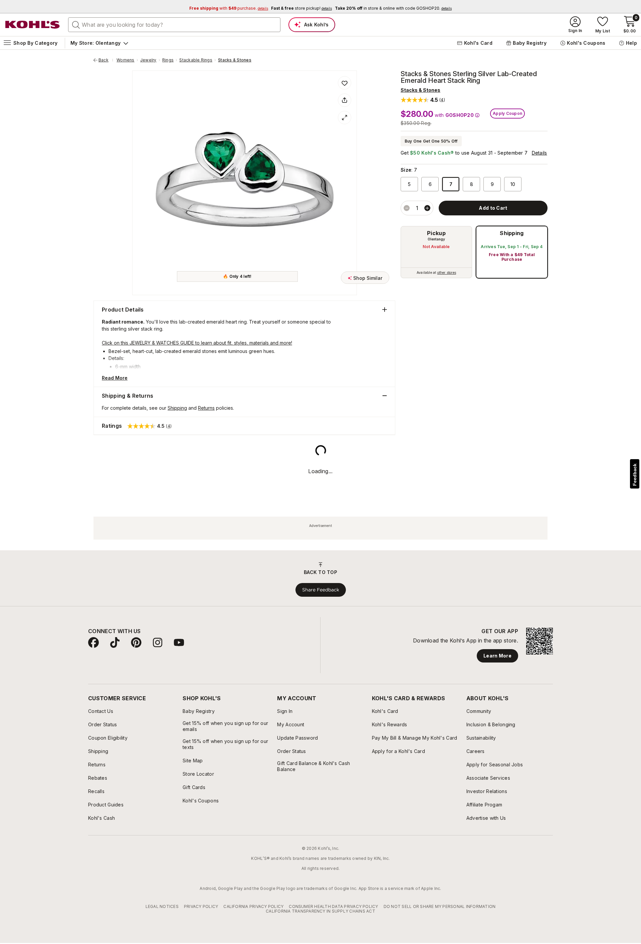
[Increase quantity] (427, 208)
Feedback (634, 474)
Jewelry (148, 60)
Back (105, 60)
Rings (168, 60)
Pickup (436, 233)
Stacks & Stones (234, 60)
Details (539, 153)
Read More (115, 378)
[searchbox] (174, 24)
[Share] (344, 100)
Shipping (512, 233)
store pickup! (301, 8)
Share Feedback (320, 918)
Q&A (169, 468)
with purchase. (228, 8)
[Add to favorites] (344, 82)
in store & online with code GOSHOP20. (393, 8)
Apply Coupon (507, 113)
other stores (446, 272)
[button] (423, 100)
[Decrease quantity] (407, 208)
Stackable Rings (195, 60)
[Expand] (344, 117)
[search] (76, 24)
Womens (125, 60)
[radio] (436, 252)
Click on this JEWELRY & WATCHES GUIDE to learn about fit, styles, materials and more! (197, 343)
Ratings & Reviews (125, 468)
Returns (206, 408)
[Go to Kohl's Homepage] (32, 25)
